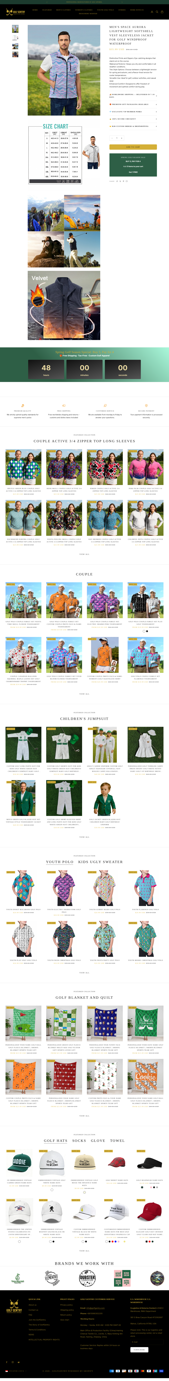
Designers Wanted (88, 13)
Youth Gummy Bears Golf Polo (104, 909)
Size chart (64, 1320)
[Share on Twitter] (120, 181)
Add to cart (133, 147)
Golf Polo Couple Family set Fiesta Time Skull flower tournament (23, 623)
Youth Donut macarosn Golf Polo (23, 909)
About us (32, 1305)
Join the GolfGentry (37, 1320)
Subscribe (139, 1350)
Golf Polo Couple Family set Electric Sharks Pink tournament (104, 623)
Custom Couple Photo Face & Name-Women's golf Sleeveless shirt (105, 677)
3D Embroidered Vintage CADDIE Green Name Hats (19, 1181)
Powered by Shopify (80, 1371)
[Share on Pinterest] (123, 181)
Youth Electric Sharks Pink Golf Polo (64, 911)
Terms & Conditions (37, 1330)
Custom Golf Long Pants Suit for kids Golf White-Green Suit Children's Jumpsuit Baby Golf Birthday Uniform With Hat (23, 769)
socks (79, 1141)
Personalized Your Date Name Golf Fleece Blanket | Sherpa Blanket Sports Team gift (145, 1047)
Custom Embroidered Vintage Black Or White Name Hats (84, 1231)
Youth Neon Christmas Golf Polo (64, 960)
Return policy (66, 1315)
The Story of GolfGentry (39, 1325)
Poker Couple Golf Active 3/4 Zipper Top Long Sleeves (105, 490)
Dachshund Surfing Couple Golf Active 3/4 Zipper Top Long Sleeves (23, 540)
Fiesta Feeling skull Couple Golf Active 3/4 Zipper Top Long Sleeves (64, 540)
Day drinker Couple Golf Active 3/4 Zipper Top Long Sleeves (105, 540)
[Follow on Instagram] (12, 1362)
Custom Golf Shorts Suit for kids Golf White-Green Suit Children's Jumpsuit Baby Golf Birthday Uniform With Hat (64, 769)
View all (84, 554)
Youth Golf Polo (105, 10)
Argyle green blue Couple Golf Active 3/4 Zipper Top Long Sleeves (23, 490)
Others (122, 10)
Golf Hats (56, 1141)
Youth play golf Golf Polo (23, 960)
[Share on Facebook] (117, 181)
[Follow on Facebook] (7, 1362)
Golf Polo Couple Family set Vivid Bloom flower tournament (64, 677)
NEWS (31, 1334)
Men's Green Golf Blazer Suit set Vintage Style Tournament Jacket (23, 821)
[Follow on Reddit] (18, 1362)
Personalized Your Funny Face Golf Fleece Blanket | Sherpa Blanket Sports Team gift (104, 1047)
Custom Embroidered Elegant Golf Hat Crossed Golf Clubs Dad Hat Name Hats (149, 1232)
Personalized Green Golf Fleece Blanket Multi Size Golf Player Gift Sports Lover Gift (64, 1047)
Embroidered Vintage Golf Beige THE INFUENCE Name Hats (84, 1182)
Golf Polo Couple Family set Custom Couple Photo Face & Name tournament (64, 624)
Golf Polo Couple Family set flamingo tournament (145, 677)
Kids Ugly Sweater (100, 862)
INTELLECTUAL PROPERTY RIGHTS (44, 1339)
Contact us (33, 1310)
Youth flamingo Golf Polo (145, 909)
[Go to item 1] (15, 29)
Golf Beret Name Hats (117, 1180)
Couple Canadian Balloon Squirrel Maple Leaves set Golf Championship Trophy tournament (23, 678)
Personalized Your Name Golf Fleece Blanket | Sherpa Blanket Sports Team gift (64, 1100)
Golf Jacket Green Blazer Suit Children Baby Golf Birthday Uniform (104, 822)
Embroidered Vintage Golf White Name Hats (52, 1181)
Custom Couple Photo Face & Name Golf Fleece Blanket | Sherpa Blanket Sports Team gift (23, 1100)
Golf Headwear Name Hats (149, 1180)
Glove (98, 1141)
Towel (117, 1141)
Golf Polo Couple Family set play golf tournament (146, 623)
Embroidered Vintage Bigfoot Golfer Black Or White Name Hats (52, 1231)
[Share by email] (127, 181)
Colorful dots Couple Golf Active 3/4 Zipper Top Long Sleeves (145, 540)
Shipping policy (67, 1310)
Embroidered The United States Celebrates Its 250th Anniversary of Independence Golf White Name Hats (19, 1232)
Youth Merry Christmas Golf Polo (145, 960)
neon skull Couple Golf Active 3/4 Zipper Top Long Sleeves (64, 490)
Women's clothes (84, 10)
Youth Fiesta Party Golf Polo (105, 960)
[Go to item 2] (15, 38)
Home (35, 10)
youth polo (60, 862)
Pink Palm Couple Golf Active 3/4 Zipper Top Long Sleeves (145, 490)
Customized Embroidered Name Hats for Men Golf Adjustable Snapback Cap (117, 1231)
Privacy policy (66, 1305)
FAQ (30, 1315)
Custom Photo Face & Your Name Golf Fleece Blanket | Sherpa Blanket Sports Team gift (105, 1100)
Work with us (137, 10)
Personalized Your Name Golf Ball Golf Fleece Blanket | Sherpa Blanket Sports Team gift (23, 1047)
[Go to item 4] (15, 54)
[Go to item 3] (15, 46)
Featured (47, 10)
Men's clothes (63, 10)
